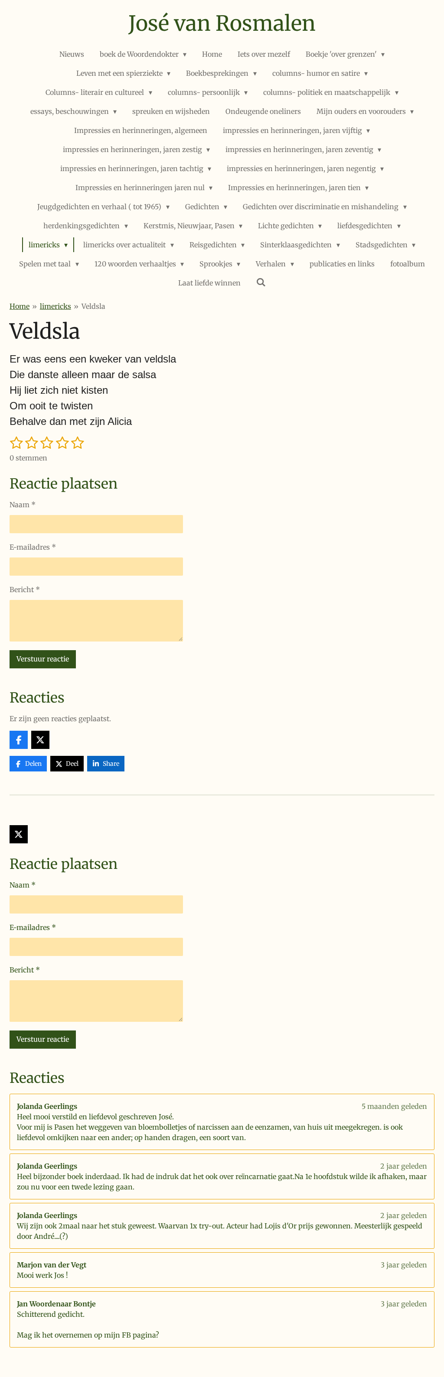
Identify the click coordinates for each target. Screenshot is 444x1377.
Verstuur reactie (42, 658)
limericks (55, 306)
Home (19, 306)
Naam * (23, 504)
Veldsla (93, 306)
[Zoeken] (261, 281)
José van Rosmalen (222, 23)
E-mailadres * (33, 547)
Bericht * (25, 589)
